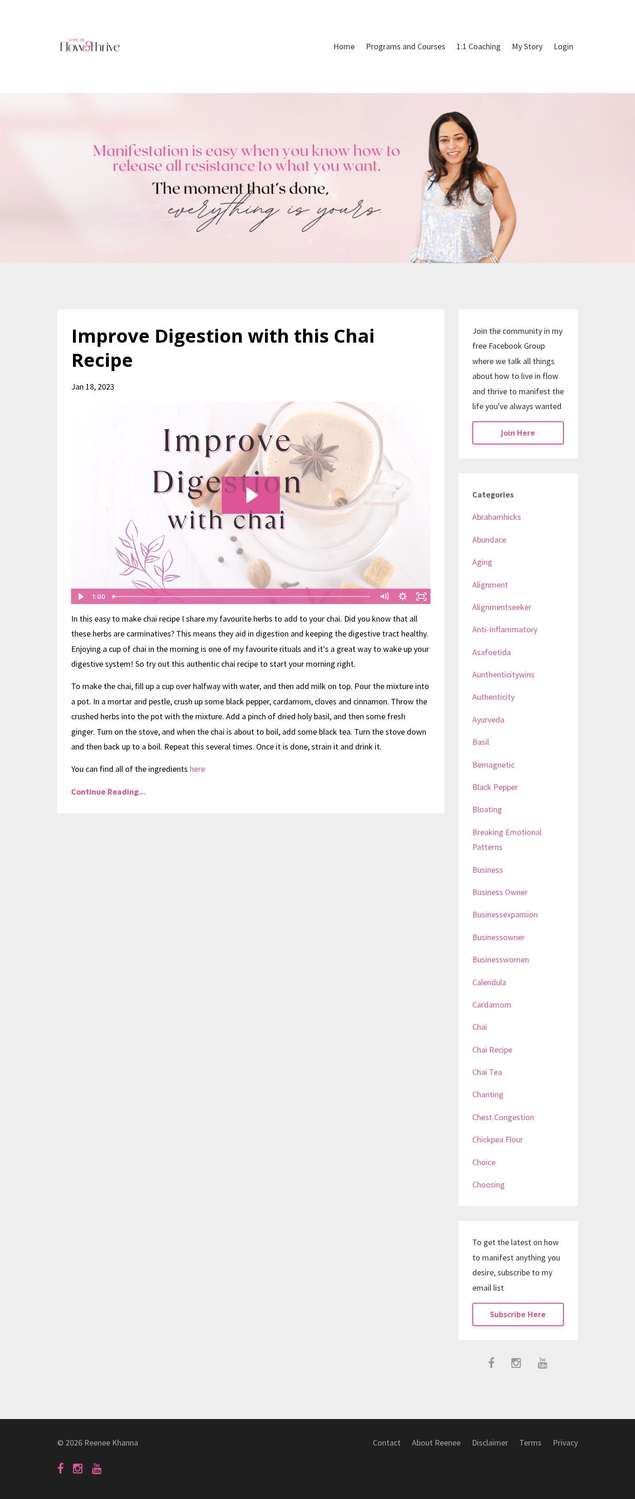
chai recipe (492, 1049)
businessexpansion (505, 914)
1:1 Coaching (478, 46)
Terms (530, 1442)
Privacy (565, 1442)
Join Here (518, 433)
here (197, 768)
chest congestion (503, 1117)
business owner (500, 892)
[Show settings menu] (403, 596)
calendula (489, 982)
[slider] (241, 596)
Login (563, 46)
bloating (487, 809)
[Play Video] (80, 596)
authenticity (493, 696)
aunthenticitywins (503, 674)
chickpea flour (497, 1139)
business (487, 869)
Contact (387, 1442)
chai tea (487, 1072)
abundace (489, 539)
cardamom (491, 1004)
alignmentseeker (501, 607)
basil (480, 741)
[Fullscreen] (421, 596)
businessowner (498, 937)
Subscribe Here (518, 1314)
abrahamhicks (496, 516)
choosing (488, 1184)
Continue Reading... (108, 791)
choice (484, 1162)
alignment (490, 584)
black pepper (495, 787)
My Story (527, 46)
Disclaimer (490, 1442)
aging (482, 562)
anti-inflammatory (504, 629)
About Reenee (436, 1442)
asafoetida (491, 652)
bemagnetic (493, 764)
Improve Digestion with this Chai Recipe (223, 347)
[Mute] (384, 596)
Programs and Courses (405, 46)
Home (344, 46)
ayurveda (488, 719)
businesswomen (500, 959)
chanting (487, 1094)
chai (479, 1026)
